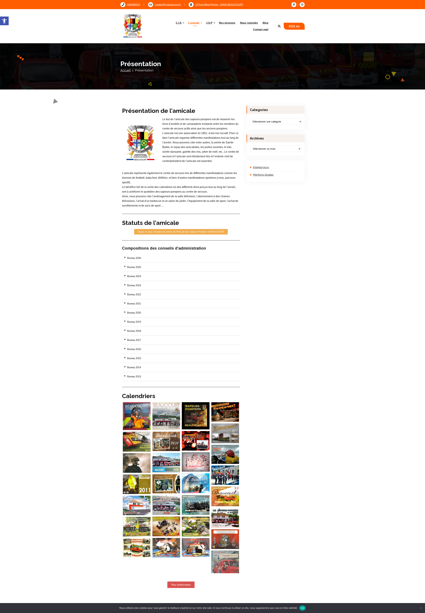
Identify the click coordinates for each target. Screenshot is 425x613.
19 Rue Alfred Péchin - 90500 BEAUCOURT (219, 4)
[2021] (196, 441)
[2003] (137, 526)
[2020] (166, 441)
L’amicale (194, 22)
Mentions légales (263, 174)
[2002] (225, 539)
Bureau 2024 (134, 276)
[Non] (421, 608)
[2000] (196, 547)
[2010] (225, 496)
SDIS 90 (294, 26)
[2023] (225, 412)
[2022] (225, 433)
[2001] (166, 548)
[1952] (225, 562)
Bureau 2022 (134, 294)
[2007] (137, 505)
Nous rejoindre (249, 22)
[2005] (196, 526)
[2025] (166, 416)
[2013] (196, 483)
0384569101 (133, 4)
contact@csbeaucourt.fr (168, 4)
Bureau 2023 (134, 285)
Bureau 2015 (134, 358)
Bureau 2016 (134, 349)
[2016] (166, 462)
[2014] (225, 475)
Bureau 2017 (134, 340)
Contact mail (260, 29)
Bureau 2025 (134, 267)
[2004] (166, 526)
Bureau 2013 (134, 376)
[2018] (225, 454)
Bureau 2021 (134, 303)
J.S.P (209, 22)
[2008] (166, 505)
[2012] (166, 484)
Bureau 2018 (134, 331)
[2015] (137, 463)
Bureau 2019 (134, 322)
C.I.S (179, 22)
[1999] (137, 547)
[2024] (196, 415)
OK (302, 608)
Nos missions (227, 22)
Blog (265, 22)
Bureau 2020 (134, 312)
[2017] (196, 462)
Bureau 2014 (134, 367)
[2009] (196, 505)
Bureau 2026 (134, 258)
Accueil (125, 70)
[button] (4, 21)
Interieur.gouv (261, 167)
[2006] (225, 518)
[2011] (137, 484)
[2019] (137, 442)
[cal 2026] (137, 416)
